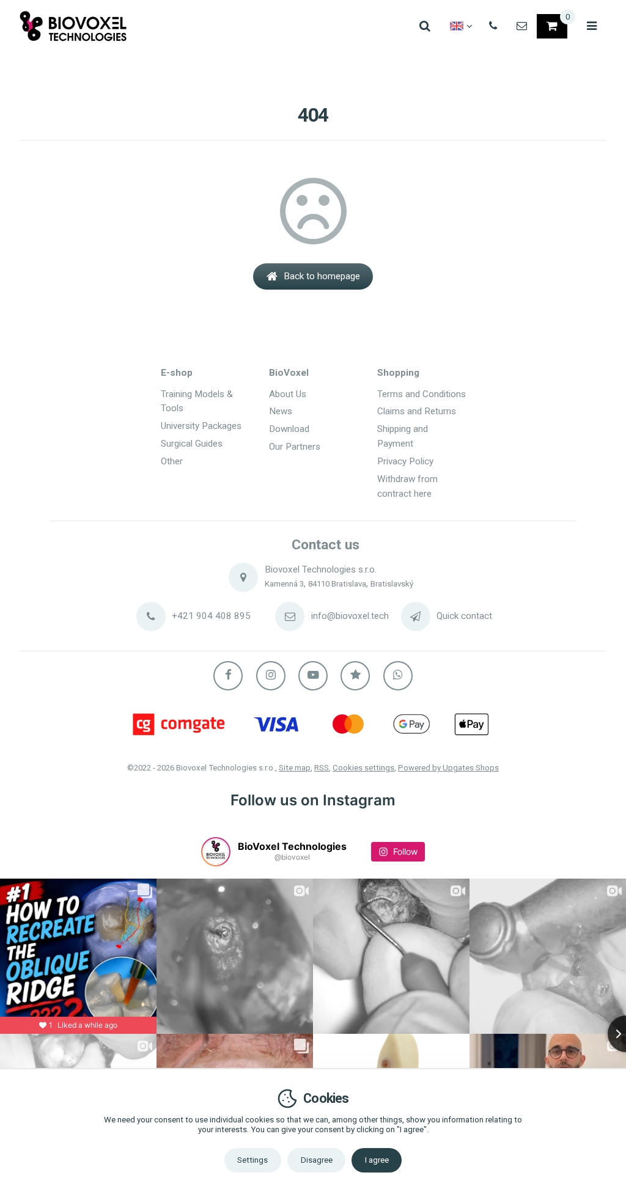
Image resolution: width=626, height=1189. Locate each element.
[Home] (73, 26)
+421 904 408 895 (211, 615)
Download (289, 428)
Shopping (398, 372)
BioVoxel (289, 372)
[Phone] (493, 26)
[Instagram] (270, 675)
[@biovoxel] (216, 852)
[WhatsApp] (398, 675)
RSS (321, 767)
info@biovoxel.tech (350, 615)
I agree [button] (377, 1160)
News (280, 411)
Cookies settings (363, 767)
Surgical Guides (192, 443)
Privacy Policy (405, 461)
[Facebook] (228, 675)
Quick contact (464, 615)
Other (172, 461)
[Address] (243, 577)
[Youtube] (313, 675)
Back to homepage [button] (322, 276)
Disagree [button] (317, 1160)
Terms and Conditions (421, 394)
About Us (287, 394)
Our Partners (294, 446)
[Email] (522, 26)
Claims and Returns (416, 411)
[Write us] (415, 616)
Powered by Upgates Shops (448, 767)
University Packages (201, 425)
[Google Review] (355, 675)
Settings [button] (252, 1160)
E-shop (177, 372)
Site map (295, 767)
